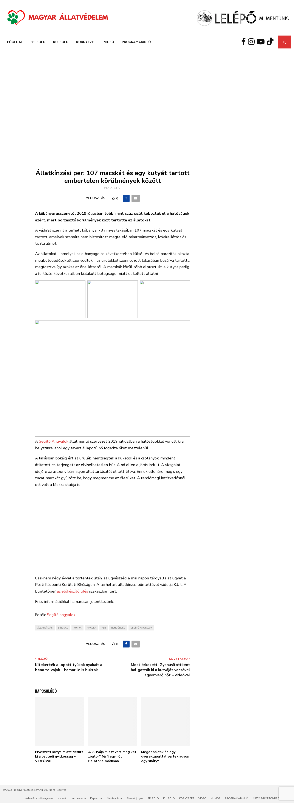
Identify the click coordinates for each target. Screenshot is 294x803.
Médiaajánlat (115, 798)
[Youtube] (262, 42)
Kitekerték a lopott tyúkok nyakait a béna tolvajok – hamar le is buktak (68, 667)
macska (91, 627)
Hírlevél (62, 798)
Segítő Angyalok (53, 441)
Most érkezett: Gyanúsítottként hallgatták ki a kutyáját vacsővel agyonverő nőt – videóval (160, 670)
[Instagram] (252, 42)
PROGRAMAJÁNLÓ (136, 42)
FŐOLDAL (15, 42)
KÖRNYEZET (86, 42)
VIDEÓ (109, 42)
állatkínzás (45, 627)
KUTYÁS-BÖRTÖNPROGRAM (269, 798)
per (104, 627)
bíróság (63, 627)
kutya (77, 627)
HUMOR (216, 798)
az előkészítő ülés (72, 591)
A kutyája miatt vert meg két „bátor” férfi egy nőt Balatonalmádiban (112, 756)
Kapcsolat (96, 798)
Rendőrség (118, 627)
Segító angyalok (61, 614)
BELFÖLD (38, 42)
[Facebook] (244, 42)
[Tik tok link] (271, 42)
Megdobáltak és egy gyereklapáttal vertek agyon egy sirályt (165, 756)
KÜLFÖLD (60, 42)
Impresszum (78, 798)
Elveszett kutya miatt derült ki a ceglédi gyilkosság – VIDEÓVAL (59, 756)
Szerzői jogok (135, 798)
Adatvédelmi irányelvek (39, 798)
